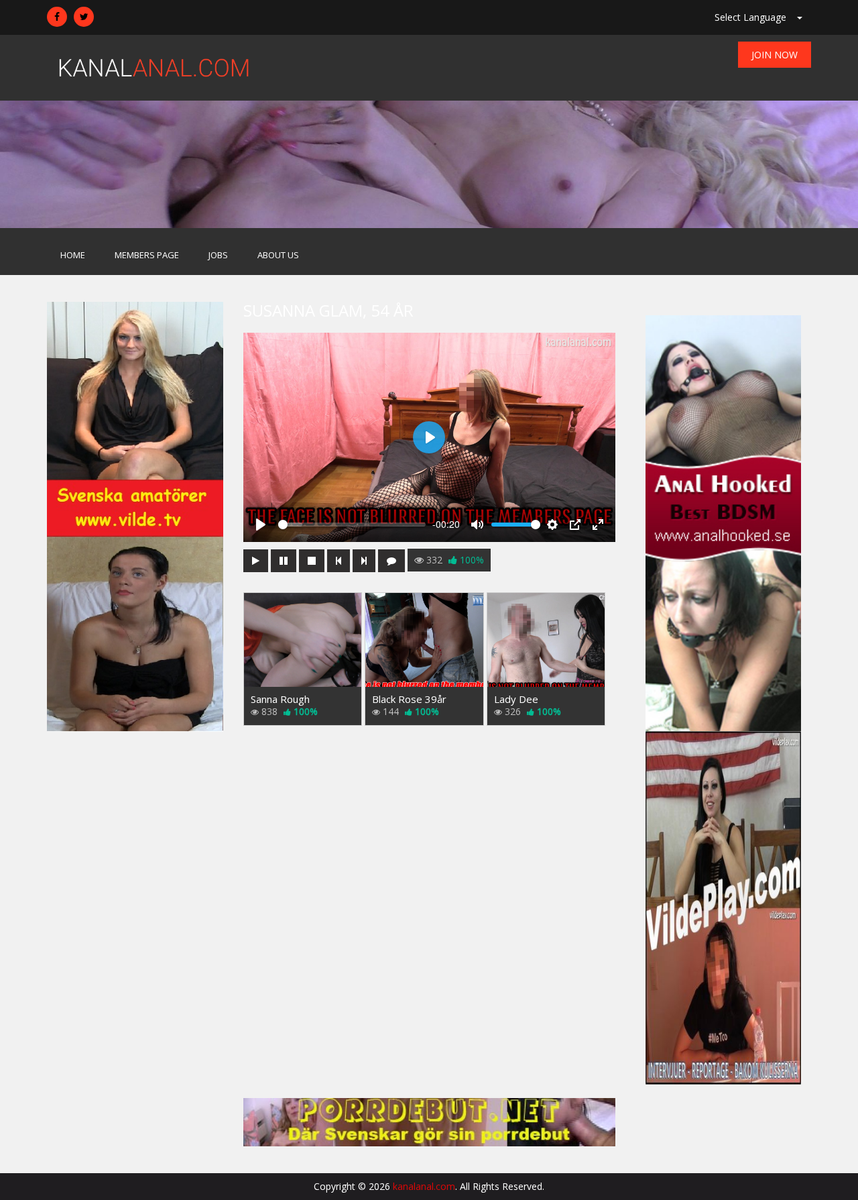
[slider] (352, 524)
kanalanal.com (424, 1186)
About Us (278, 255)
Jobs (218, 255)
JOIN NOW (774, 54)
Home (72, 255)
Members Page (147, 255)
